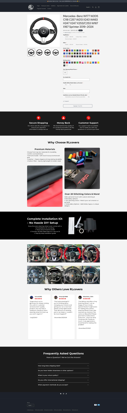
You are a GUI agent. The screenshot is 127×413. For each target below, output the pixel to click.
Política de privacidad (39, 409)
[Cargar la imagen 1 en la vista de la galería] (31, 52)
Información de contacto (48, 409)
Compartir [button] (66, 101)
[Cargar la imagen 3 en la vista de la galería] (47, 52)
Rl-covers (31, 409)
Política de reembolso (58, 409)
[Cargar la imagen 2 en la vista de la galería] (39, 52)
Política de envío (75, 409)
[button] (92, 7)
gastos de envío (68, 32)
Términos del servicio (67, 409)
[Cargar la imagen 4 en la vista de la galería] (55, 52)
